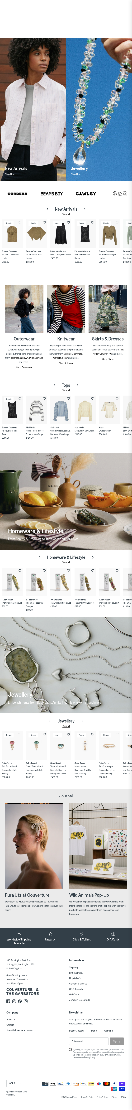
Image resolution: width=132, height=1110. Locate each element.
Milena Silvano (36, 357)
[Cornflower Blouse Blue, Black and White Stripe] (60, 410)
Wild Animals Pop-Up (89, 895)
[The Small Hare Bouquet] (109, 582)
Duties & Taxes (102, 1097)
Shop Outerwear (24, 367)
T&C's (123, 1097)
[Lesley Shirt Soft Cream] (85, 410)
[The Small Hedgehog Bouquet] (36, 582)
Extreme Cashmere (72, 353)
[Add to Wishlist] (20, 222)
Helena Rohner (78, 702)
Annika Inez (59, 702)
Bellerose (14, 357)
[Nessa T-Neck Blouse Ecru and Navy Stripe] (36, 410)
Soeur (65, 357)
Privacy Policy (89, 1057)
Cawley (102, 353)
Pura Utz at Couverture (27, 895)
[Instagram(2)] (26, 1001)
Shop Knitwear (66, 363)
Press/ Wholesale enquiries (19, 1030)
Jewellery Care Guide (79, 999)
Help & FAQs (75, 978)
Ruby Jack (44, 702)
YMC (109, 353)
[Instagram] (14, 1001)
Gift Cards (74, 994)
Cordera (57, 357)
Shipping (73, 967)
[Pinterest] (20, 1001)
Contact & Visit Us (78, 983)
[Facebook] (8, 1001)
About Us (10, 1019)
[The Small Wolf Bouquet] (60, 582)
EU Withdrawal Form (69, 1097)
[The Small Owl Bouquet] (85, 582)
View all (66, 214)
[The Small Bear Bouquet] (12, 582)
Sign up (116, 1041)
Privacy (115, 1097)
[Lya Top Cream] (109, 410)
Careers (10, 1024)
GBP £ (12, 1083)
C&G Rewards (76, 989)
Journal (66, 795)
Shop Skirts (107, 359)
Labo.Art (24, 357)
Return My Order (87, 1097)
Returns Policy (76, 972)
